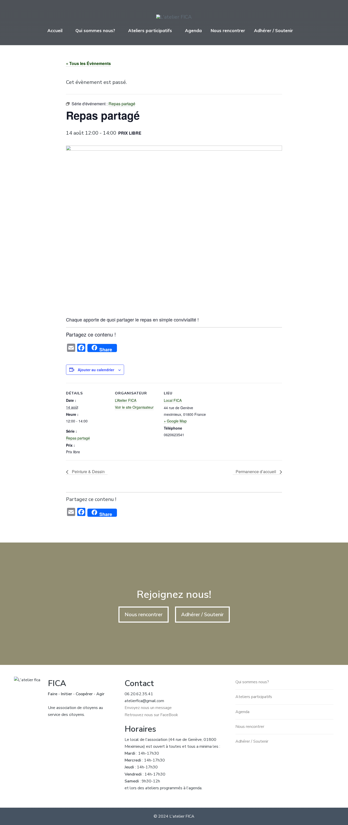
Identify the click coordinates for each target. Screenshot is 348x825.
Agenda (193, 30)
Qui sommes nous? (95, 30)
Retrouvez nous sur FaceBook (151, 715)
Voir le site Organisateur (134, 407)
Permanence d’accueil (256, 471)
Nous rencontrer (228, 30)
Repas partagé (78, 438)
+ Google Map (175, 420)
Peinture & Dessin (88, 471)
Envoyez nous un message (148, 708)
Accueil (54, 30)
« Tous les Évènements (88, 63)
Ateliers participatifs (150, 30)
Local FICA (173, 400)
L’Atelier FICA (125, 400)
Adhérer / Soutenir (273, 30)
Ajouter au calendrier (96, 369)
